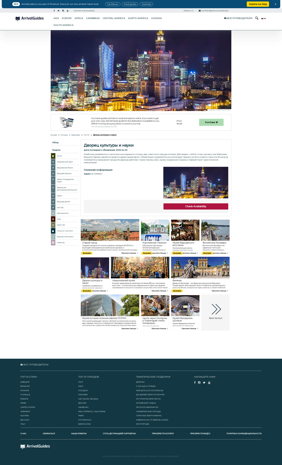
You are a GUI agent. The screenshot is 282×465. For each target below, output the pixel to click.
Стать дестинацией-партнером (119, 433)
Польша (64, 135)
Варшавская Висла (65, 168)
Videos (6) (61, 243)
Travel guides (130, 4)
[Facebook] (54, 11)
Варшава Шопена (64, 173)
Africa (79, 18)
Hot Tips (60, 207)
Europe (67, 18)
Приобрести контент (163, 433)
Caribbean (93, 18)
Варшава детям (63, 202)
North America (138, 18)
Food (59, 219)
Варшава (76, 135)
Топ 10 (86, 135)
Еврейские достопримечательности (67, 188)
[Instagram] (63, 11)
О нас (23, 433)
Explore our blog (258, 4)
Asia (56, 18)
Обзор (55, 142)
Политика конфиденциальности (244, 433)
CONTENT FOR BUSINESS (84, 11)
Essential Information (65, 237)
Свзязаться (49, 433)
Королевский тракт (65, 162)
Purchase (210, 122)
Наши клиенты (79, 433)
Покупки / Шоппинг (65, 231)
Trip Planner (112, 4)
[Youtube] (67, 11)
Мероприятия (63, 213)
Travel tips (146, 4)
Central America (114, 18)
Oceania (156, 18)
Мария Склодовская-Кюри (65, 180)
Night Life (61, 225)
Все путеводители (239, 18)
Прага (59, 196)
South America (63, 25)
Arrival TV (188, 11)
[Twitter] (58, 11)
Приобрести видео (200, 433)
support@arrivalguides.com (214, 11)
